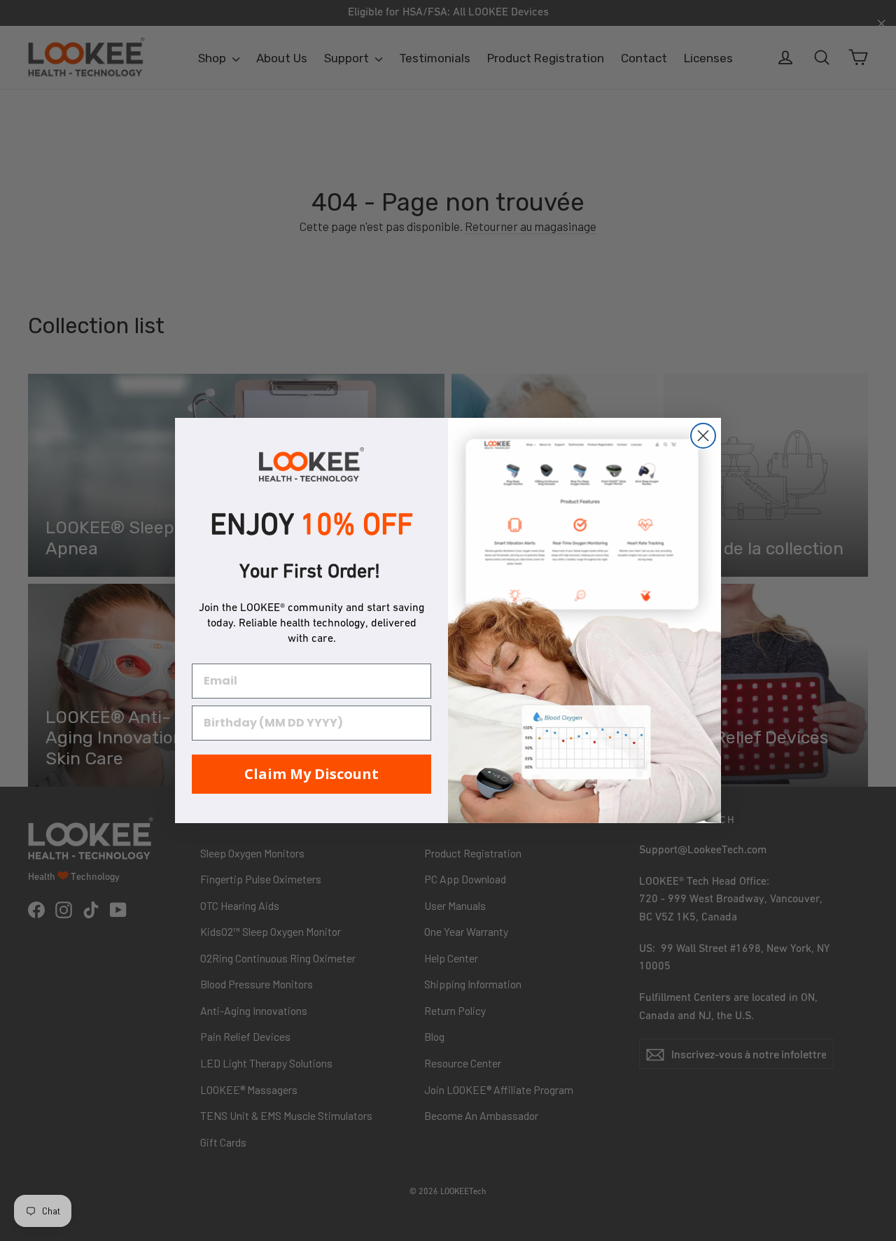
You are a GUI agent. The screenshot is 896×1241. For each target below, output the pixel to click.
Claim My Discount (311, 773)
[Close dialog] (703, 435)
